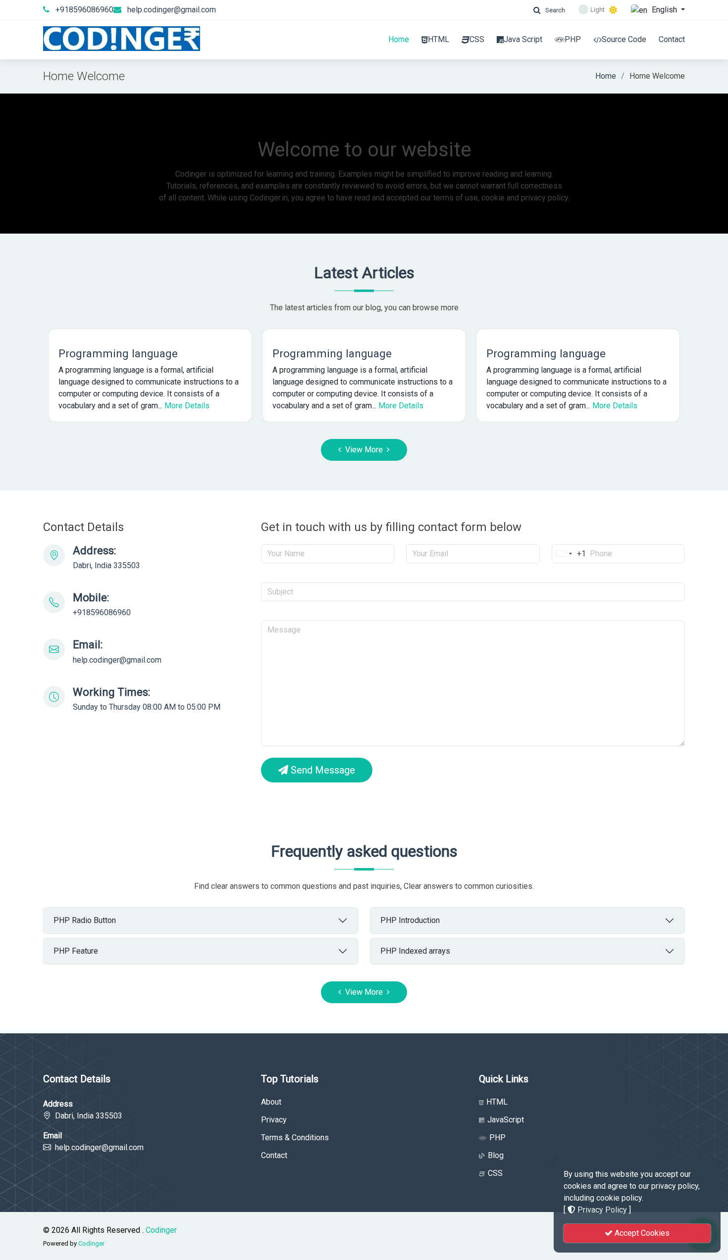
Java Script (523, 39)
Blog (495, 1156)
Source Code (624, 39)
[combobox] (569, 554)
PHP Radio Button (84, 920)
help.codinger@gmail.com (171, 9)
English (664, 9)
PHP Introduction (410, 920)
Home (398, 39)
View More (364, 449)
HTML (438, 39)
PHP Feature (75, 951)
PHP (573, 39)
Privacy (274, 1120)
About (271, 1102)
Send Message (321, 770)
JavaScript (504, 1120)
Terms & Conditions (295, 1138)
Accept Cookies (641, 1233)
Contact (672, 39)
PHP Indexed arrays (415, 951)
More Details (186, 405)
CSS (476, 39)
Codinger (161, 1230)
